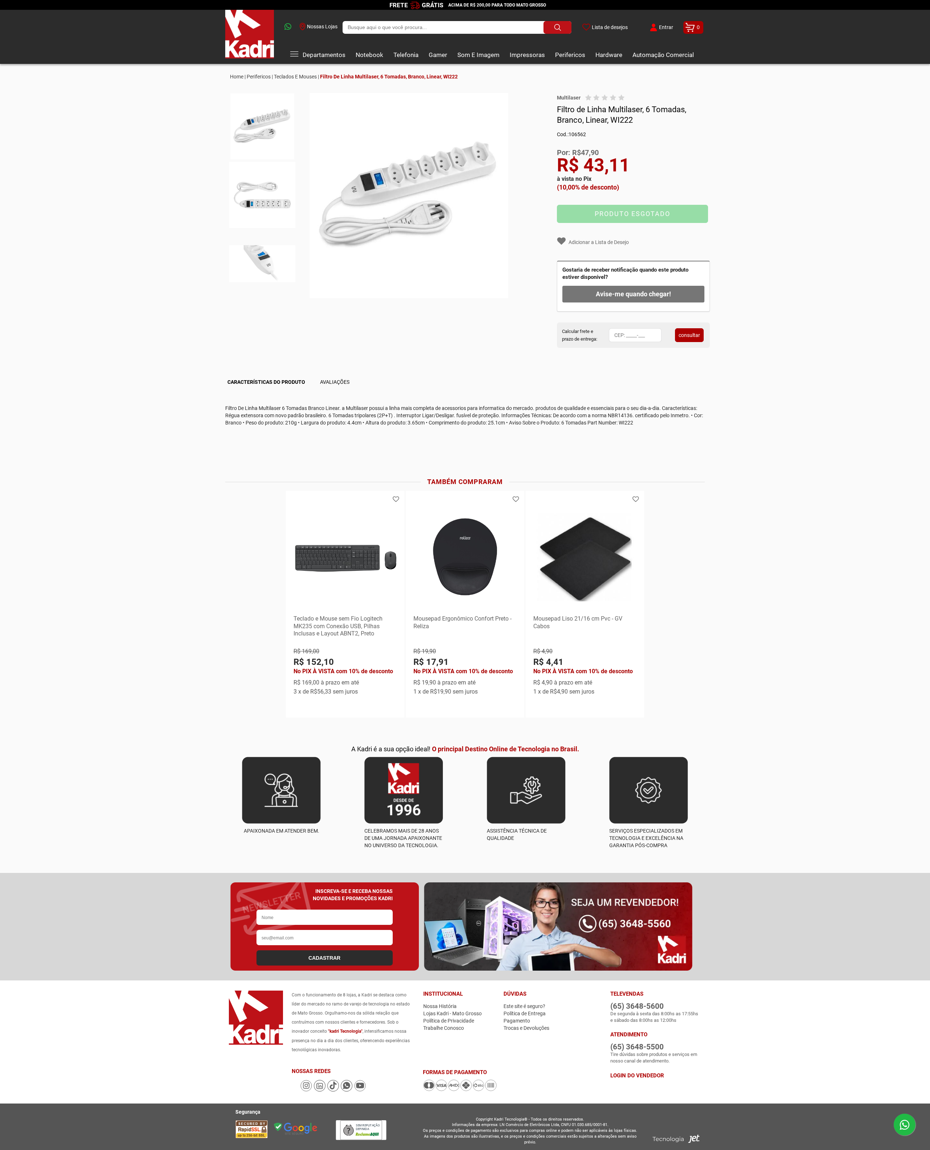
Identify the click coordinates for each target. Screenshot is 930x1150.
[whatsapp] (287, 27)
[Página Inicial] (249, 37)
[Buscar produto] (557, 27)
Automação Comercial (663, 54)
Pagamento (517, 1021)
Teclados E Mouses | (296, 76)
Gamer (438, 54)
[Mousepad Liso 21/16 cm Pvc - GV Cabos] (585, 557)
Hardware (608, 54)
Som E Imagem (478, 54)
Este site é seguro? (524, 1006)
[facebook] (296, 1090)
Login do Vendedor (637, 1075)
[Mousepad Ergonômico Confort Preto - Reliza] (465, 557)
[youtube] (360, 1090)
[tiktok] (333, 1090)
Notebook (369, 54)
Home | (238, 76)
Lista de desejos (610, 27)
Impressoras (527, 54)
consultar (689, 335)
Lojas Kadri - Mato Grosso (452, 1013)
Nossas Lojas (322, 26)
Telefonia (405, 54)
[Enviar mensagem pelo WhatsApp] (904, 1124)
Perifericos (570, 54)
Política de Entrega (525, 1013)
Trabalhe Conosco (443, 1028)
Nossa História (440, 1006)
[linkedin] (320, 1090)
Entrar (666, 27)
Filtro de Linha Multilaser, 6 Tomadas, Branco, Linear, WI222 (389, 76)
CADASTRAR (324, 958)
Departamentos (324, 54)
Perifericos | (260, 76)
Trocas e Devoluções (526, 1028)
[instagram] (307, 1090)
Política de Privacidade (448, 1021)
